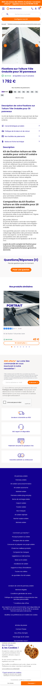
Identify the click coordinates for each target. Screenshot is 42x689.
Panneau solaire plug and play (21, 495)
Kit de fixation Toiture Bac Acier (14, 333)
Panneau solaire (21, 480)
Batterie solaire (21, 522)
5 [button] (23, 346)
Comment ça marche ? (21, 533)
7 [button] (29, 346)
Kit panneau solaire (21, 476)
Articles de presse (21, 625)
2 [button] (14, 346)
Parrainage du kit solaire (21, 637)
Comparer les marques (21, 552)
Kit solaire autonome (21, 488)
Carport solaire (21, 503)
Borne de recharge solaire (21, 499)
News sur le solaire (21, 560)
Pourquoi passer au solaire (21, 537)
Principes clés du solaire (21, 541)
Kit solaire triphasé (21, 515)
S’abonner (34, 382)
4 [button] (20, 346)
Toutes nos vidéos (21, 571)
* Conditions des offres (21, 603)
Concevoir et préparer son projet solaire (21, 544)
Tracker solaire (21, 507)
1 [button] (11, 346)
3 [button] (17, 346)
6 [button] (26, 346)
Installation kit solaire (21, 564)
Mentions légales (21, 590)
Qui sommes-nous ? (21, 641)
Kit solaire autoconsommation (21, 484)
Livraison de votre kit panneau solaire (21, 586)
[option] (21, 318)
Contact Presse (21, 629)
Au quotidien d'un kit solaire (21, 575)
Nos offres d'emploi (21, 633)
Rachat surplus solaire (21, 519)
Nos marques (21, 511)
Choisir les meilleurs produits (21, 548)
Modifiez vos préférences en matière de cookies (21, 615)
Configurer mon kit (21, 19)
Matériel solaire (21, 491)
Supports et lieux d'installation (21, 568)
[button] (5, 45)
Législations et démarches (21, 556)
